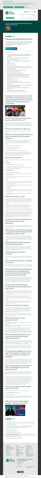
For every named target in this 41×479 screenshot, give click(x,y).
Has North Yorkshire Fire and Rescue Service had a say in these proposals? (19, 66)
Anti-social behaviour (19, 452)
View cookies (27, 7)
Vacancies (7, 452)
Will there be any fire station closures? (13, 71)
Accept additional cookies (8, 7)
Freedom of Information (30, 453)
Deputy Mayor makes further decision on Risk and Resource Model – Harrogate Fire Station (20, 423)
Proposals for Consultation (11, 431)
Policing (22, 17)
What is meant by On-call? (11, 64)
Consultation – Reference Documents (14, 438)
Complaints (34, 14)
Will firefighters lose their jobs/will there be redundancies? (16, 70)
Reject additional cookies (19, 7)
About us (8, 17)
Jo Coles (19, 14)
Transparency (30, 14)
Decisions (27, 452)
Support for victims (25, 14)
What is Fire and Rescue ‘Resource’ (13, 59)
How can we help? (33, 19)
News (21, 14)
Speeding (17, 450)
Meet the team (8, 451)
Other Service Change (10, 429)
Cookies (17, 455)
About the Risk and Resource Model (13, 432)
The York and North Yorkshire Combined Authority (29, 448)
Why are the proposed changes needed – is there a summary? (17, 91)
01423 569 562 (19, 466)
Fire (24, 17)
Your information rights (29, 454)
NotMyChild (8, 453)
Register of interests (29, 455)
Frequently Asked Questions (12, 434)
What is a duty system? (11, 63)
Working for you (33, 17)
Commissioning (28, 17)
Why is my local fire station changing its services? (15, 73)
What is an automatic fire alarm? (12, 79)
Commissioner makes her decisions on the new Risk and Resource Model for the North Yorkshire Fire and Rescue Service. (20, 426)
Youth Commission (9, 454)
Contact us (34, 15)
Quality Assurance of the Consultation (14, 436)
